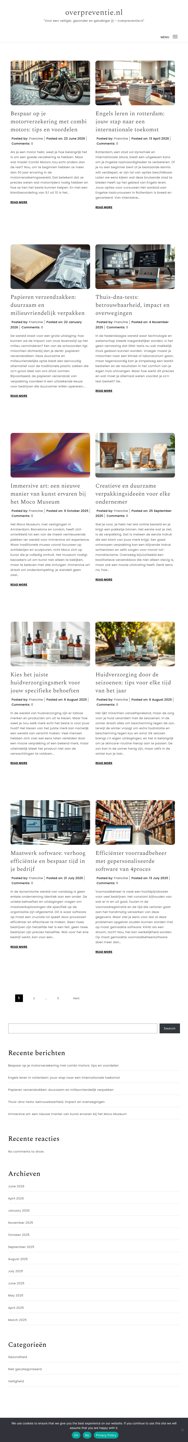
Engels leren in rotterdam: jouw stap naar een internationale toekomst (130, 122)
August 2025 (18, 1259)
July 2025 (15, 1271)
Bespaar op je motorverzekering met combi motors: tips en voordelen (49, 122)
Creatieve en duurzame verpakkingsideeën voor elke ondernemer (132, 494)
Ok (76, 1435)
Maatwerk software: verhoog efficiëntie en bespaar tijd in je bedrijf (48, 861)
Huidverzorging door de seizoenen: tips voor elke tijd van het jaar (133, 683)
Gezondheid (17, 1357)
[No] (182, 1430)
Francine (36, 138)
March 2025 (17, 1320)
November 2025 (20, 1223)
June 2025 (16, 1283)
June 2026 (16, 1186)
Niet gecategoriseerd (25, 1369)
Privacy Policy (106, 1435)
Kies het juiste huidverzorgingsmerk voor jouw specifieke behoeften (45, 683)
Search (169, 1028)
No (87, 1435)
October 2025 (19, 1235)
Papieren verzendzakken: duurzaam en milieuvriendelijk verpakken (48, 305)
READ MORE (19, 202)
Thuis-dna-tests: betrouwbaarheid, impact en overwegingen (132, 305)
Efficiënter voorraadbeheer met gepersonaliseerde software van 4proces (130, 861)
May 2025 (15, 1295)
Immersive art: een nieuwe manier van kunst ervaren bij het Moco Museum (48, 494)
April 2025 (16, 1308)
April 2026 (16, 1198)
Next (76, 998)
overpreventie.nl (94, 12)
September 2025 (21, 1247)
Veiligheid (16, 1381)
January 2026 (19, 1210)
